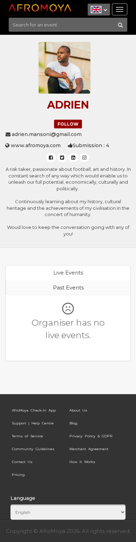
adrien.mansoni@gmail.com (46, 134)
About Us (78, 410)
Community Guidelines (33, 449)
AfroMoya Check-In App (34, 410)
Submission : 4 (91, 145)
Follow (68, 124)
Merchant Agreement (88, 449)
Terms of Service (27, 436)
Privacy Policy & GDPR (91, 436)
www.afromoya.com (35, 145)
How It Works (82, 462)
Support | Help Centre (33, 423)
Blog (73, 423)
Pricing (18, 474)
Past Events (68, 287)
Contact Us (22, 462)
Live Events (68, 272)
